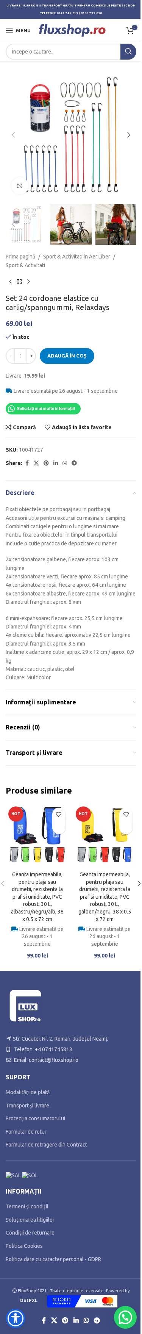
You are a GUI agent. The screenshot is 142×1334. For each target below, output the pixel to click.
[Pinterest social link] (46, 463)
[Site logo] (72, 30)
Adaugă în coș (67, 355)
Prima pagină (20, 257)
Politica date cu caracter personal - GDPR (53, 1259)
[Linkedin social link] (55, 463)
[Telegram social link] (74, 463)
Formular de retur (26, 1132)
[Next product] (28, 281)
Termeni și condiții (27, 1206)
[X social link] (36, 463)
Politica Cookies (24, 1246)
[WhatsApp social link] (64, 463)
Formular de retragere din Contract (46, 1145)
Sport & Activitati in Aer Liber (76, 257)
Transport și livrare (27, 1105)
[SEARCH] (128, 52)
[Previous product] (10, 281)
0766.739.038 (91, 13)
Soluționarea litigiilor (30, 1220)
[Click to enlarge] (19, 185)
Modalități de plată (28, 1092)
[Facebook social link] (26, 463)
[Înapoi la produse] (19, 281)
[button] (13, 134)
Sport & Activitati (25, 265)
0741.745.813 (67, 13)
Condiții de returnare (30, 1233)
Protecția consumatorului (35, 1118)
